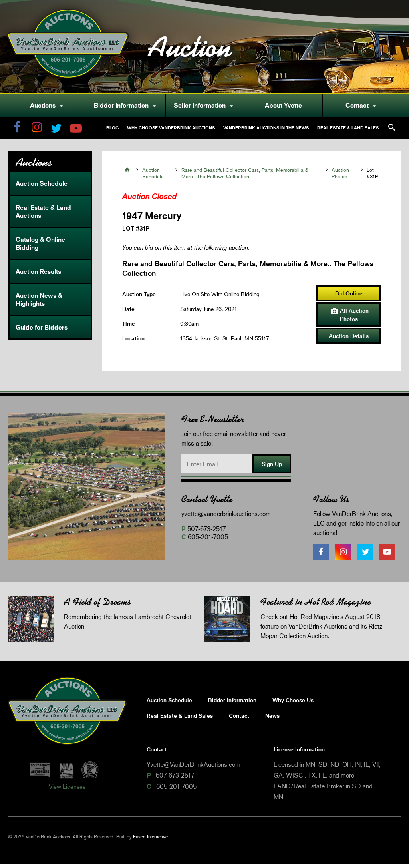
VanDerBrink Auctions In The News (266, 127)
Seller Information (204, 105)
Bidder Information (126, 105)
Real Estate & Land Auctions (43, 211)
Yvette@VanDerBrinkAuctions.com (193, 764)
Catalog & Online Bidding (40, 243)
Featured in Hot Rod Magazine (315, 601)
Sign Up (272, 463)
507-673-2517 (206, 528)
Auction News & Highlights (39, 299)
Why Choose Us (293, 700)
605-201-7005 (208, 536)
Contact (361, 105)
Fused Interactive (150, 837)
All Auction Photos (349, 314)
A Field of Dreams (97, 601)
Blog (112, 127)
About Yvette (283, 105)
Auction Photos (340, 173)
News (272, 715)
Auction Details (349, 335)
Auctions (47, 105)
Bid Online (349, 293)
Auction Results (38, 271)
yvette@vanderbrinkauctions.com (226, 513)
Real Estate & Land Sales (348, 127)
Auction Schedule (42, 183)
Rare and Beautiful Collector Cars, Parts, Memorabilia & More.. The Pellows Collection (244, 173)
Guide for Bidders (42, 327)
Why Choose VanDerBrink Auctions (171, 127)
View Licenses (67, 786)
